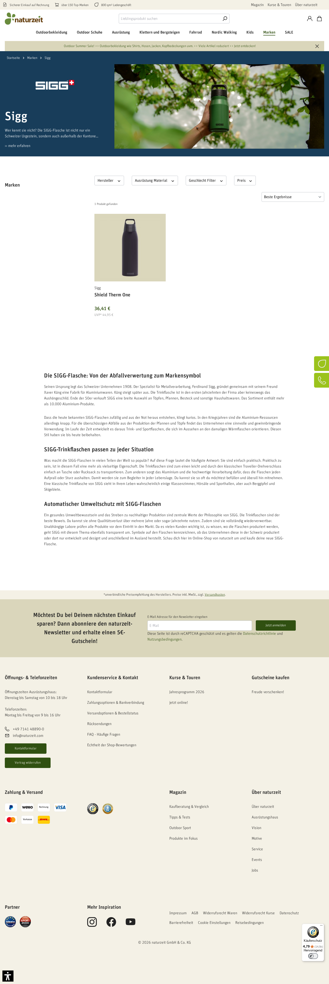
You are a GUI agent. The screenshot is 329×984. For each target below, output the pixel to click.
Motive (257, 838)
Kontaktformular (26, 748)
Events (257, 860)
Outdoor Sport (180, 828)
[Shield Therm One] (130, 248)
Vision (256, 828)
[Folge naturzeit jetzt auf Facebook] (111, 925)
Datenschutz (289, 913)
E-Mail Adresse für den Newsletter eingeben (177, 617)
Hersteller (106, 180)
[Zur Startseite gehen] (24, 19)
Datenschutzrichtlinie (259, 633)
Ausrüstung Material (151, 180)
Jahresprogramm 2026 (186, 692)
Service (257, 849)
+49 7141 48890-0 (28, 729)
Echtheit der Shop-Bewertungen (111, 745)
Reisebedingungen (249, 923)
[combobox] (169, 18)
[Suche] (225, 18)
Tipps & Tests (179, 817)
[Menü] (321, 926)
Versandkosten (215, 594)
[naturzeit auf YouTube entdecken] (130, 925)
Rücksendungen (99, 724)
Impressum (178, 913)
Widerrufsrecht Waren (220, 913)
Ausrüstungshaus (265, 817)
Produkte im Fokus (183, 838)
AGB (194, 913)
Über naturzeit (306, 5)
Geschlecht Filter (203, 180)
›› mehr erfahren (17, 146)
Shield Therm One (112, 295)
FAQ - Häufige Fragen (103, 734)
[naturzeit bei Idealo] (10, 921)
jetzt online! (178, 703)
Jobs (255, 870)
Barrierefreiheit (181, 923)
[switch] (313, 956)
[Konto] (310, 18)
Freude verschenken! (268, 692)
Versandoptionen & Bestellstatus (112, 713)
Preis (242, 180)
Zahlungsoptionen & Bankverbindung (115, 703)
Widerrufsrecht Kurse (258, 913)
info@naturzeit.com (28, 736)
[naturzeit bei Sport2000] (25, 921)
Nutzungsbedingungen (164, 639)
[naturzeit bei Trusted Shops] (92, 808)
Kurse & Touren (279, 5)
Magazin (257, 5)
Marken (12, 185)
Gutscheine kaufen (270, 677)
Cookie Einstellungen (214, 923)
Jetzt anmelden (276, 625)
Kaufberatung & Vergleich (189, 807)
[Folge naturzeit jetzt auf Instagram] (92, 925)
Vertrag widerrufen (28, 762)
